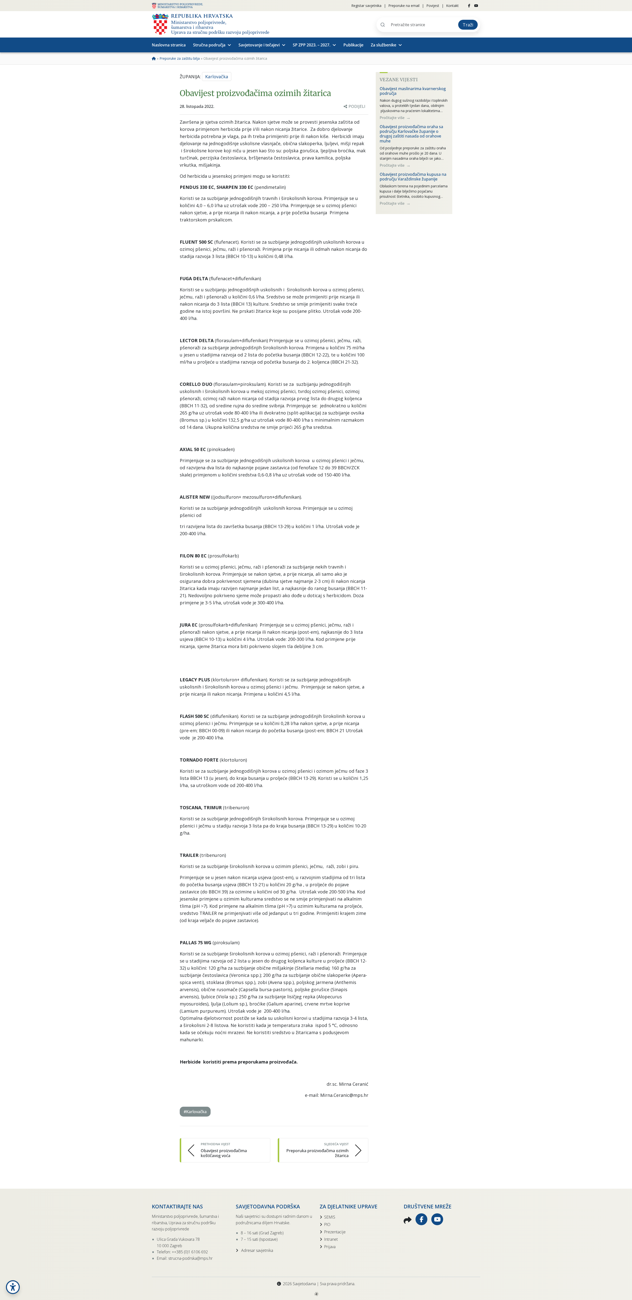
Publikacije (353, 45)
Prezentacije (335, 1232)
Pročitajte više (393, 117)
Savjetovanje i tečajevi (259, 45)
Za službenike (383, 45)
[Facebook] (469, 6)
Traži (468, 25)
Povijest (432, 5)
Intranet (331, 1239)
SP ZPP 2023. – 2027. (311, 45)
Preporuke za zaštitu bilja (179, 58)
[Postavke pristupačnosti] (13, 1287)
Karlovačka (216, 76)
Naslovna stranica (169, 45)
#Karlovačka (195, 1111)
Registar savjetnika (366, 5)
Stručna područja (209, 45)
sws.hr (316, 1293)
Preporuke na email (403, 5)
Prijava (330, 1246)
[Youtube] (476, 6)
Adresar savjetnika (256, 1250)
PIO (327, 1224)
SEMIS (329, 1217)
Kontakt (452, 5)
